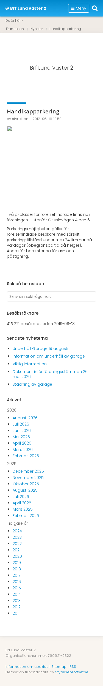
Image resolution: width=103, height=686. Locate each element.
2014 (17, 594)
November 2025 (28, 477)
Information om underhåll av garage (49, 356)
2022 (17, 543)
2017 (16, 575)
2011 (16, 613)
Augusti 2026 (25, 418)
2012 (17, 607)
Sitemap (58, 666)
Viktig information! (30, 364)
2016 (17, 581)
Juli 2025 (21, 496)
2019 (17, 562)
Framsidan (15, 28)
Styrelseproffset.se (71, 672)
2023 (17, 537)
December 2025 (28, 471)
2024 (17, 531)
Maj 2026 (21, 437)
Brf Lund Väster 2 (51, 68)
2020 (17, 556)
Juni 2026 (22, 430)
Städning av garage (32, 384)
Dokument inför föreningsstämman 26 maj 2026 (50, 374)
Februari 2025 (26, 515)
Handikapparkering (65, 28)
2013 (17, 600)
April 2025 (22, 503)
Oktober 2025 (26, 484)
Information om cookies (26, 666)
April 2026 (22, 443)
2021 (17, 550)
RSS (72, 666)
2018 (17, 569)
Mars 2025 (23, 509)
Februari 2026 (26, 456)
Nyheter (36, 28)
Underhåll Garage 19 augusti (40, 348)
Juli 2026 (21, 424)
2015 (17, 588)
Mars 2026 (23, 449)
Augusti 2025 (25, 490)
